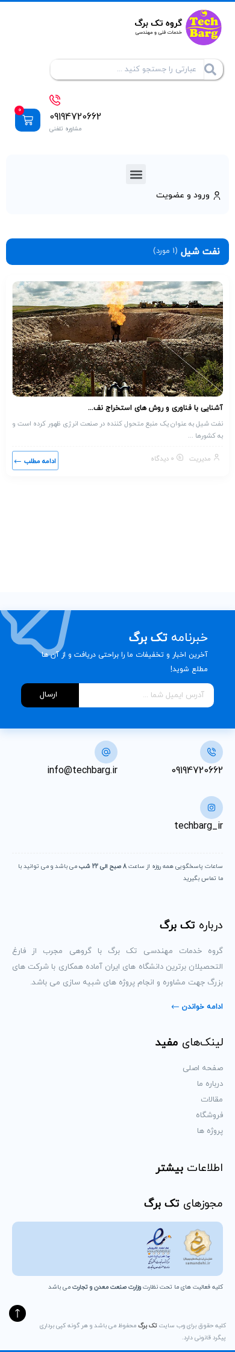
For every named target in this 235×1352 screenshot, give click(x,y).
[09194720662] (54, 100)
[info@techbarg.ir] (106, 752)
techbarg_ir (198, 826)
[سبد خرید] (27, 120)
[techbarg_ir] (211, 807)
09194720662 (75, 117)
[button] (136, 174)
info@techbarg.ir (82, 770)
